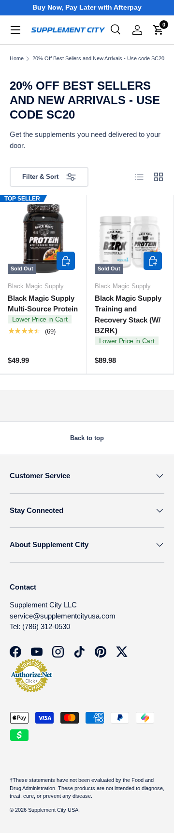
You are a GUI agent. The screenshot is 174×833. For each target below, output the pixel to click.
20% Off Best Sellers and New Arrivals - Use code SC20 (98, 58)
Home (17, 58)
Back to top (87, 438)
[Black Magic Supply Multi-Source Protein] (43, 238)
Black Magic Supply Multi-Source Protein (43, 303)
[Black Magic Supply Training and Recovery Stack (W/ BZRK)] (130, 238)
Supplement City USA (53, 810)
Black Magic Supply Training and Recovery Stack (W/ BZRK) (128, 314)
